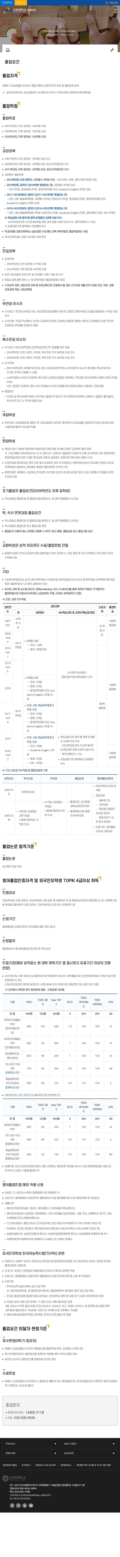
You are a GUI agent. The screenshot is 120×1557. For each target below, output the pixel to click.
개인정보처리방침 (9, 1465)
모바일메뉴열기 (116, 10)
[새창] (12, 1505)
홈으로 (8, 50)
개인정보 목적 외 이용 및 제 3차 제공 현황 (93, 1465)
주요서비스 (10, 1444)
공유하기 (112, 50)
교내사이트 (69, 1453)
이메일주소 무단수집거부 (45, 1465)
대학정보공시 (66, 1465)
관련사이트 (10, 1453)
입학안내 (21, 2)
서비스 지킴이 (70, 1444)
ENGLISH (114, 2)
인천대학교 (7, 2)
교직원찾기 (26, 1465)
